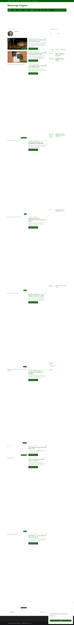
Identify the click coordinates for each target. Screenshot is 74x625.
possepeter (16, 31)
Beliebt (57, 49)
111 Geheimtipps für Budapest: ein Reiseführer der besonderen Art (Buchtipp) (35, 372)
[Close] (72, 602)
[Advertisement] (37, 20)
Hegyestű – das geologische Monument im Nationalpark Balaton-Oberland (59, 54)
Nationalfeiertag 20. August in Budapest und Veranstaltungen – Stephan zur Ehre (60, 135)
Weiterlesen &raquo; (33, 48)
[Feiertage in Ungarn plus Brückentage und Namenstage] (52, 246)
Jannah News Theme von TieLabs (26, 623)
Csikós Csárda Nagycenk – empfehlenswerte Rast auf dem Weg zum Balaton (37, 220)
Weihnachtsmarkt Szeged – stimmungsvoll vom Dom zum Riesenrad (59, 59)
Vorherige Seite (12, 612)
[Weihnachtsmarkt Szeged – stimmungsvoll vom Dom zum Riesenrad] (52, 95)
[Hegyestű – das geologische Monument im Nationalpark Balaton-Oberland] (52, 55)
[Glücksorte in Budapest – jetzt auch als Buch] (52, 322)
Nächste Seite (42, 612)
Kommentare (63, 49)
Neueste (51, 49)
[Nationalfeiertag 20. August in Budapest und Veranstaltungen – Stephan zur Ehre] (52, 171)
